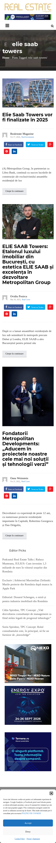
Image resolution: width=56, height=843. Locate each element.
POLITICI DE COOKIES (31, 813)
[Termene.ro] (28, 751)
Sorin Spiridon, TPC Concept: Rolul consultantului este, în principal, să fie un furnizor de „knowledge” (25, 630)
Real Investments (27, 137)
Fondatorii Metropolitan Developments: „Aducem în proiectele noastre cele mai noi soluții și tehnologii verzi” (25, 449)
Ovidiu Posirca (18, 296)
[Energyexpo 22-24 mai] (28, 705)
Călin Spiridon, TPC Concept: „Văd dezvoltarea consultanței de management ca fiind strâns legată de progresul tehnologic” (26, 614)
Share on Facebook (15, 145)
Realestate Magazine (22, 133)
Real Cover (26, 299)
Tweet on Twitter (37, 145)
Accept (28, 823)
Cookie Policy (20, 839)
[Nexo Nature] (28, 663)
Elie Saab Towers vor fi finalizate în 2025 (27, 117)
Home (5, 57)
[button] (51, 793)
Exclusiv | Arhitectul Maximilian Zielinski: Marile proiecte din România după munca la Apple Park (27, 584)
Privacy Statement (33, 839)
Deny (28, 831)
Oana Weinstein (19, 478)
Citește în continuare (14, 191)
